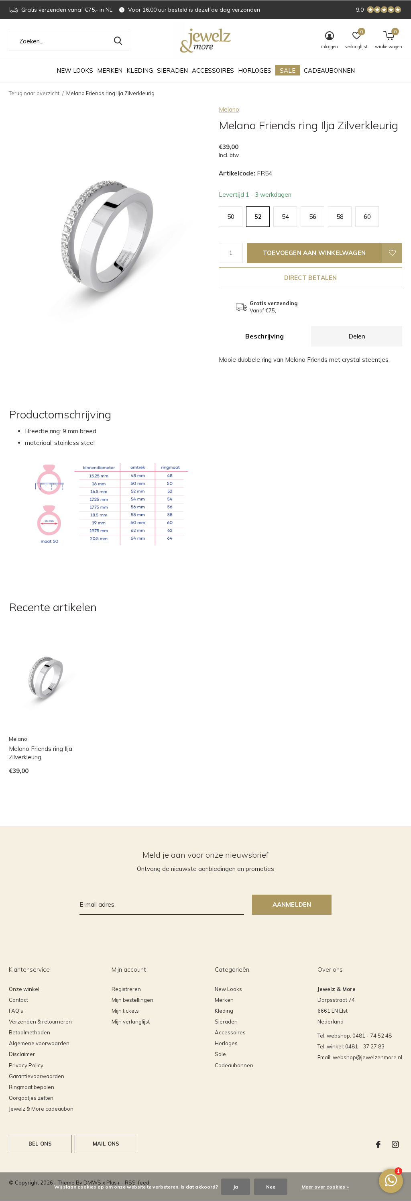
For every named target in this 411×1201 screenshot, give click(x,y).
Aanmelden (292, 904)
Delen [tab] (356, 336)
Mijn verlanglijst (131, 1021)
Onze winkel (24, 989)
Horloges (254, 70)
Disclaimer (22, 1054)
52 (258, 216)
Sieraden (172, 70)
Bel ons (40, 1143)
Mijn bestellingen (132, 1000)
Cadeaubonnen (329, 70)
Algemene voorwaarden (39, 1043)
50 (230, 216)
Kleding (139, 70)
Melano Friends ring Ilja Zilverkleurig (40, 753)
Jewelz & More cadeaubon (41, 1108)
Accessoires (213, 70)
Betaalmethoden (29, 1032)
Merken (109, 70)
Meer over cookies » (325, 1187)
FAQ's (16, 1010)
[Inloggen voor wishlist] (392, 253)
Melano (229, 109)
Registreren (126, 989)
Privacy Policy (26, 1065)
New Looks (75, 70)
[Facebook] (378, 1144)
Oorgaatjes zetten (31, 1098)
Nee (270, 1187)
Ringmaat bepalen (31, 1087)
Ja (235, 1187)
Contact (18, 1000)
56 (312, 216)
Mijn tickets (125, 1010)
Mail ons (106, 1143)
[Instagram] (395, 1144)
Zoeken (118, 41)
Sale (287, 70)
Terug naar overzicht (34, 93)
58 (340, 216)
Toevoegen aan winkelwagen (314, 253)
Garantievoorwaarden (36, 1076)
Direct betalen (310, 277)
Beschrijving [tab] (264, 336)
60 (367, 216)
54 (285, 216)
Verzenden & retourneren (40, 1021)
